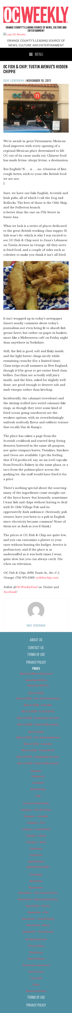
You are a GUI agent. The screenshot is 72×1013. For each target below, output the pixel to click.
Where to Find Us (36, 991)
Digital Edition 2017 (38, 866)
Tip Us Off (36, 978)
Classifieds (36, 848)
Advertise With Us (36, 680)
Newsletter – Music (38, 925)
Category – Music (36, 835)
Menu (39, 54)
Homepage (36, 874)
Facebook (9, 592)
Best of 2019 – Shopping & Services (38, 756)
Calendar (36, 770)
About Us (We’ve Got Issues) (36, 673)
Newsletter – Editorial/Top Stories (38, 899)
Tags (38, 795)
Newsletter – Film (38, 912)
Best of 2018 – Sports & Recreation (38, 724)
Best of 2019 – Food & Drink (38, 750)
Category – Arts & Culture (36, 809)
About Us (36, 639)
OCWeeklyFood (27, 587)
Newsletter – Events (38, 905)
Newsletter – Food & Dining (38, 918)
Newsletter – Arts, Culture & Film (38, 892)
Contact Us (36, 647)
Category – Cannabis (36, 816)
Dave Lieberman (13, 80)
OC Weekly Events (36, 939)
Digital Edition (36, 861)
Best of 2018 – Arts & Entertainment (38, 698)
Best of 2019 (36, 731)
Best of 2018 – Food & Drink (38, 711)
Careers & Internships (36, 803)
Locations (38, 782)
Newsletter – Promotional (38, 931)
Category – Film (36, 822)
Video (36, 984)
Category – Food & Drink (36, 829)
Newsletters (36, 887)
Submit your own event (36, 965)
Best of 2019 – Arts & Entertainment (38, 737)
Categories (38, 776)
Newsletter (36, 881)
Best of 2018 (36, 693)
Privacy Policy (36, 662)
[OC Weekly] (14, 34)
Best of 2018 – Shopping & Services (38, 717)
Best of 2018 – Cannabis (38, 704)
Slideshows (36, 952)
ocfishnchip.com (47, 577)
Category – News (36, 842)
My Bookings (38, 789)
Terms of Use (36, 654)
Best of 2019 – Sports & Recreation (38, 763)
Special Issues (36, 958)
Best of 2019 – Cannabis (38, 743)
